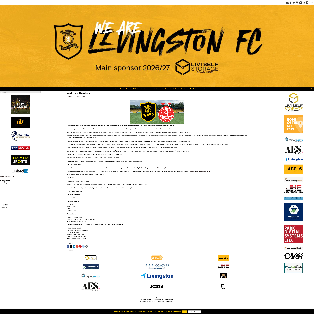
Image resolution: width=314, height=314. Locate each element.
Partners (167, 88)
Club (121, 88)
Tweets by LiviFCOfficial (7, 176)
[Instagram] (300, 3)
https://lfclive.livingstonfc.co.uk (163, 168)
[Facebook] (290, 3)
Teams (128, 88)
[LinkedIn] (304, 3)
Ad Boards (191, 88)
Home (112, 88)
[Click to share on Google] (77, 246)
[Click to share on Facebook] (68, 246)
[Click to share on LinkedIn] (74, 246)
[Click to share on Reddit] (83, 246)
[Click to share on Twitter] (71, 246)
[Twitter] (293, 3)
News (116, 88)
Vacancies (200, 88)
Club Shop (184, 88)
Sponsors (159, 88)
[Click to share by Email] (86, 246)
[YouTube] (297, 3)
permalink (71, 250)
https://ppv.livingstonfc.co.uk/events (200, 171)
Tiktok (311, 2)
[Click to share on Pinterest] (80, 246)
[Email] (287, 3)
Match (134, 88)
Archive (141, 88)
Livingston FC (9, 312)
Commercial (150, 88)
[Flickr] (307, 3)
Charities (175, 88)
